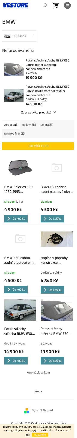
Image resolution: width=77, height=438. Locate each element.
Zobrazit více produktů (36, 112)
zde (27, 435)
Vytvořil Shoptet (42, 411)
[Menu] (67, 5)
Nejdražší (46, 125)
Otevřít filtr (39, 146)
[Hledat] (45, 5)
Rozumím (40, 434)
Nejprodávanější (14, 134)
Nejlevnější (29, 125)
